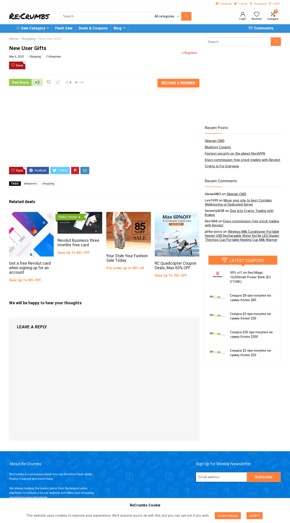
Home (13, 39)
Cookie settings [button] (228, 515)
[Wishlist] (256, 15)
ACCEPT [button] (254, 515)
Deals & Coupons (93, 28)
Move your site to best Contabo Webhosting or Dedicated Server (238, 202)
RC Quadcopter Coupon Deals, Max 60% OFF (175, 265)
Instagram (260, 3)
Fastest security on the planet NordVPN (235, 153)
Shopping (28, 39)
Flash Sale (63, 28)
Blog (117, 28)
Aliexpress (54, 56)
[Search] (186, 16)
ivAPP (276, 3)
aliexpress (30, 183)
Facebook (226, 3)
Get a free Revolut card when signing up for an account (30, 268)
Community (263, 28)
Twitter (243, 3)
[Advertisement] (104, 133)
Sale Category (33, 28)
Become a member (178, 83)
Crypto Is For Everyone (222, 166)
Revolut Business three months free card (78, 242)
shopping (48, 183)
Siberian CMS (215, 141)
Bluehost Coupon (218, 147)
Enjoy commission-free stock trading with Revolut (242, 160)
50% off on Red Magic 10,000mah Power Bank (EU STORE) (250, 277)
